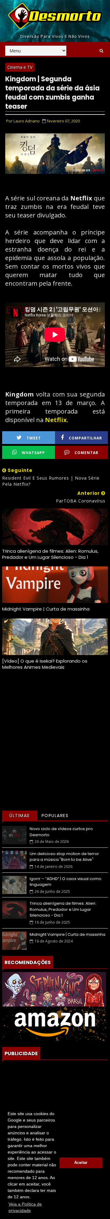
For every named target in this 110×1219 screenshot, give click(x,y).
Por (23, 121)
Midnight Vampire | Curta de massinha (46, 609)
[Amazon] (54, 1023)
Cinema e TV (19, 67)
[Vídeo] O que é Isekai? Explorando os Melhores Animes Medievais (44, 664)
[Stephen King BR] (54, 989)
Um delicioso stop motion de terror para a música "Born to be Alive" (64, 857)
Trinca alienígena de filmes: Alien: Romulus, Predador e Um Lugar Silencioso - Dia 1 (50, 554)
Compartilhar (85, 438)
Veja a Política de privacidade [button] (25, 1207)
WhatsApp (33, 452)
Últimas (19, 815)
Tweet (34, 438)
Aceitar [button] (80, 1163)
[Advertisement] (55, 750)
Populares (55, 815)
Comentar (86, 452)
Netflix (56, 420)
